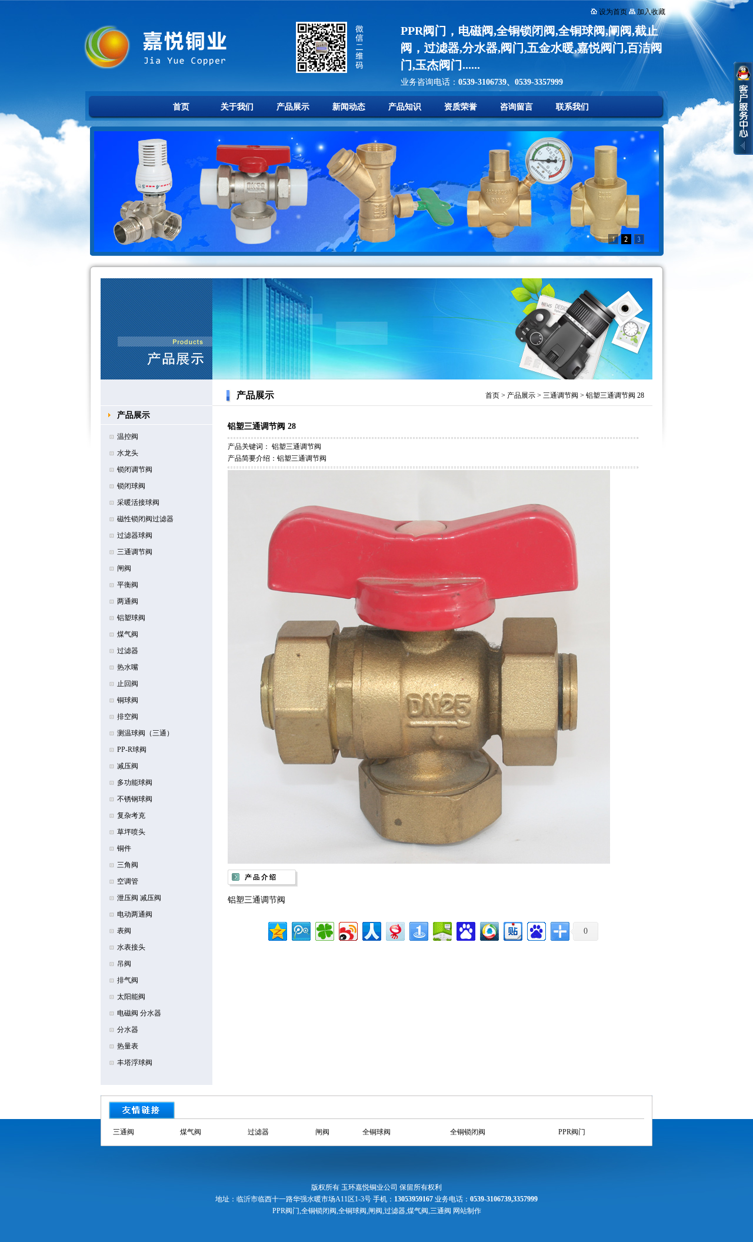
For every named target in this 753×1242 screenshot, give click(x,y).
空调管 (127, 881)
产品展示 (292, 106)
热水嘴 (127, 667)
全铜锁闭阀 (467, 1132)
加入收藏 (651, 12)
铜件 (124, 848)
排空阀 (127, 716)
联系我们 (572, 106)
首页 (181, 106)
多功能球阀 (134, 782)
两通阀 (127, 601)
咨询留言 (516, 106)
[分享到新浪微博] (347, 930)
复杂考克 (131, 815)
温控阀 (127, 436)
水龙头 (127, 453)
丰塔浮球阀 (134, 1062)
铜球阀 (127, 700)
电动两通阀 (134, 914)
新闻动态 (348, 106)
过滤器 (127, 651)
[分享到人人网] (371, 930)
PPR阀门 (571, 1132)
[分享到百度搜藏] (465, 930)
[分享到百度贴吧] (512, 930)
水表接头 (131, 947)
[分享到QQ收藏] (488, 930)
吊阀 (124, 964)
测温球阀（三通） (145, 733)
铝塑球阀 (131, 618)
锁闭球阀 (131, 486)
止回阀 (127, 684)
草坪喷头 (131, 832)
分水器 (127, 1029)
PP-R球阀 (131, 749)
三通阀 (123, 1132)
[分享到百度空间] (441, 930)
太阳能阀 (131, 997)
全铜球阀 (376, 1132)
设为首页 (613, 12)
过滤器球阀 (134, 535)
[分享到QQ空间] (277, 930)
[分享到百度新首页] (536, 930)
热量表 (127, 1046)
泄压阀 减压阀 (139, 898)
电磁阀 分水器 (139, 1013)
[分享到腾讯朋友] (324, 930)
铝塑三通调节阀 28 (615, 395)
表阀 (124, 931)
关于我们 (237, 106)
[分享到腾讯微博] (300, 930)
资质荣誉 (460, 106)
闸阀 (124, 568)
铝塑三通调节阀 (296, 446)
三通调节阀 (134, 552)
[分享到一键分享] (418, 930)
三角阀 (127, 865)
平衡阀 (127, 585)
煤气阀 (127, 634)
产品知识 (404, 106)
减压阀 (127, 766)
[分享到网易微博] (394, 930)
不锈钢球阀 (134, 799)
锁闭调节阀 (134, 469)
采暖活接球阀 (138, 502)
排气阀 (127, 980)
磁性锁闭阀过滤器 (145, 519)
